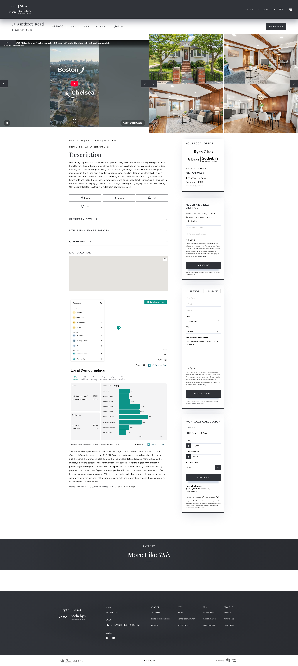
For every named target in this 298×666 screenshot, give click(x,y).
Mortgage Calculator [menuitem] (186, 619)
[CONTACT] (276, 26)
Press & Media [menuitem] (229, 625)
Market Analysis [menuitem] (209, 619)
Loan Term (191, 428)
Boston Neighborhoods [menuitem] (160, 619)
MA (88, 486)
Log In (256, 10)
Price (188, 441)
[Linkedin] (113, 638)
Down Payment (192, 452)
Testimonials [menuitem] (229, 619)
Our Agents (199, 186)
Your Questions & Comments (197, 337)
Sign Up (248, 10)
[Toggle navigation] (285, 9)
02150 (113, 486)
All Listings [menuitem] (155, 613)
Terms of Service (196, 403)
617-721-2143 (195, 173)
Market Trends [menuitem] (183, 625)
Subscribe (203, 265)
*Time (188, 327)
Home (72, 486)
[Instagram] (107, 638)
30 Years (192, 433)
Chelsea (104, 486)
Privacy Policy (201, 256)
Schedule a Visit (212, 291)
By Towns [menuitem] (155, 625)
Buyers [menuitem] (180, 613)
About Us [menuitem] (227, 613)
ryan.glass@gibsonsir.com (123, 625)
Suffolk (95, 486)
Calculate (203, 477)
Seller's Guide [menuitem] (208, 613)
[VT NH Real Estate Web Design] (226, 660)
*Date (188, 317)
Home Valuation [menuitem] (209, 625)
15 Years (204, 433)
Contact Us (190, 186)
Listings (81, 486)
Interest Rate (192, 463)
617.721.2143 (270, 10)
